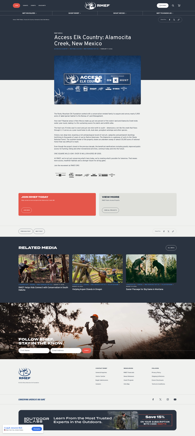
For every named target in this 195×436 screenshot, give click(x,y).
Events (33, 5)
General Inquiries (101, 373)
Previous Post (26, 231)
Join (16, 5)
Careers (98, 384)
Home (14, 19)
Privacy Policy (156, 373)
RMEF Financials (129, 373)
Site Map (127, 384)
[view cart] (179, 5)
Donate (25, 5)
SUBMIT (86, 350)
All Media (171, 248)
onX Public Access (76, 49)
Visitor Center (100, 376)
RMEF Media (20, 19)
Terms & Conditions (158, 384)
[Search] (173, 5)
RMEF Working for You (91, 49)
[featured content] (97, 420)
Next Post (39, 231)
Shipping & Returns (158, 376)
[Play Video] (97, 80)
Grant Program (128, 380)
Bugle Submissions (102, 380)
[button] (169, 19)
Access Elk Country (61, 49)
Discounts (42, 5)
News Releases (129, 376)
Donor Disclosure (158, 380)
